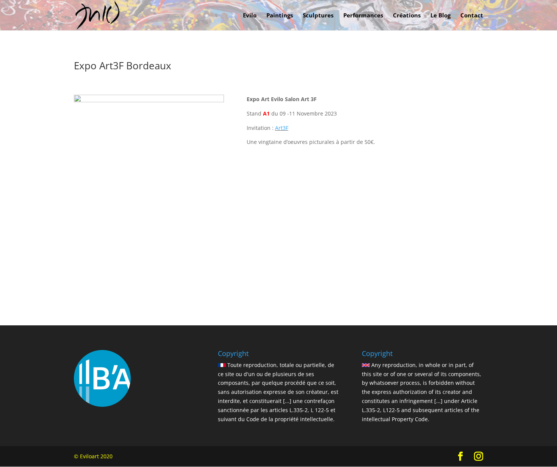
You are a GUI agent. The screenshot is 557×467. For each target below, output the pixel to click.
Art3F (281, 127)
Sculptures (318, 15)
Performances (363, 15)
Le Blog (440, 15)
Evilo (250, 15)
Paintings (279, 15)
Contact (471, 15)
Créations (407, 15)
